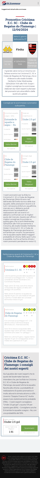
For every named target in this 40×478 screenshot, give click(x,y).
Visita (11, 144)
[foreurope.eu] (11, 3)
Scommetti (29, 428)
